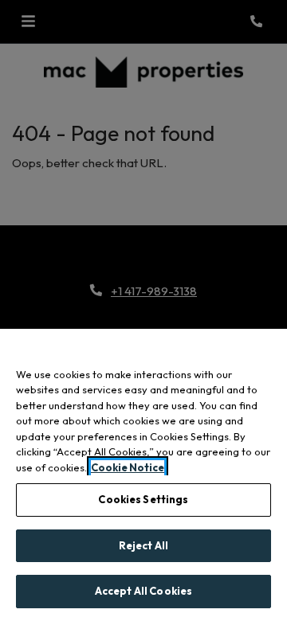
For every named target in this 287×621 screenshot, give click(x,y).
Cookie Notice (127, 467)
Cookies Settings (143, 499)
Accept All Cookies (143, 590)
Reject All (143, 545)
